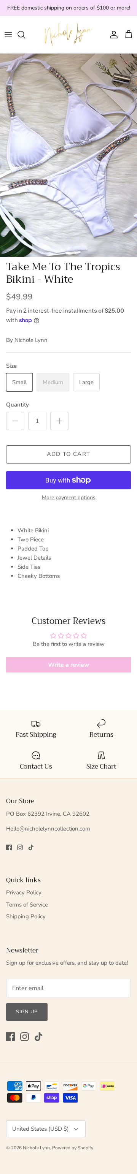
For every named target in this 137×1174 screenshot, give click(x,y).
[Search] (25, 34)
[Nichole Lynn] (68, 34)
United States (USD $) (40, 1129)
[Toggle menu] (8, 34)
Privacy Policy (23, 892)
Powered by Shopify (72, 1148)
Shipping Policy (26, 916)
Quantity (17, 404)
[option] (68, 155)
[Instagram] (20, 847)
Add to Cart (68, 454)
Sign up (27, 1011)
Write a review (68, 665)
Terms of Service (27, 904)
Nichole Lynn (31, 340)
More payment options (69, 498)
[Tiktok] (31, 847)
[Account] (112, 34)
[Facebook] (9, 847)
